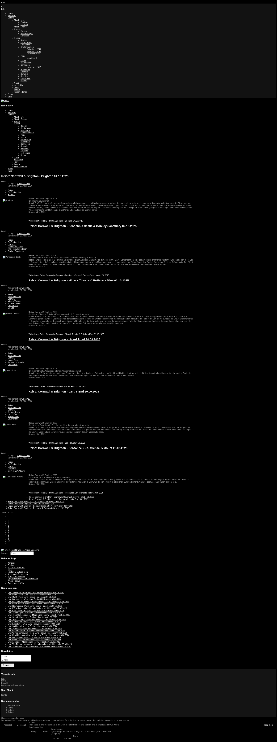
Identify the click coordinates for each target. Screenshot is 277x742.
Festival (11, 565)
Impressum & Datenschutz (12, 685)
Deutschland (26, 42)
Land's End (12, 414)
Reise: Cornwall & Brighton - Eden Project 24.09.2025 (31, 504)
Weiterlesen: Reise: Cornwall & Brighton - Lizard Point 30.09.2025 (57, 386)
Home (10, 13)
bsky (3, 2)
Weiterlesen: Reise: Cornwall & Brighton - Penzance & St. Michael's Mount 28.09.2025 (66, 493)
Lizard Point (13, 360)
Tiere (16, 87)
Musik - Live (19, 20)
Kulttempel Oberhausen (18, 574)
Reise (10, 190)
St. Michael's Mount (16, 471)
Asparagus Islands (16, 362)
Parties (24, 31)
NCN (10, 570)
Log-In (4, 695)
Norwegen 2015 (34, 67)
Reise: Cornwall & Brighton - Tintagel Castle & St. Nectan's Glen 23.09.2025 (41, 506)
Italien (23, 60)
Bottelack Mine (14, 303)
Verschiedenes (20, 92)
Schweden (25, 69)
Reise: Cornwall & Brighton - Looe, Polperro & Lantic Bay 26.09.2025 (58, 499)
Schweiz (24, 72)
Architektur (18, 85)
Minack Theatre (14, 301)
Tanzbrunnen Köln (16, 583)
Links (3, 681)
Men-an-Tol (13, 306)
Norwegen (25, 65)
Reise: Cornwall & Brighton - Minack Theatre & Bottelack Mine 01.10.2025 (79, 280)
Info (2, 678)
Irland (23, 56)
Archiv (10, 94)
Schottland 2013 (34, 51)
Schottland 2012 (34, 49)
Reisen (17, 38)
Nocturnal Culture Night (18, 572)
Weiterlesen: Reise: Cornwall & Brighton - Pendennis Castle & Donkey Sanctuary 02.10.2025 (69, 275)
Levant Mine (13, 419)
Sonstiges (25, 36)
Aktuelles (12, 15)
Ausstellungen (27, 33)
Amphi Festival (14, 581)
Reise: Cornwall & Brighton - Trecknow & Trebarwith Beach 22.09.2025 (38, 508)
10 (9, 541)
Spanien (24, 76)
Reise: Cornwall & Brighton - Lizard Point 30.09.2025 (64, 339)
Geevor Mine (13, 416)
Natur (16, 83)
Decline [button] (45, 732)
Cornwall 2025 (33, 54)
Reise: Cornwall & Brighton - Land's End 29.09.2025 (64, 391)
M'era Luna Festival (16, 576)
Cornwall (12, 244)
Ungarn (24, 81)
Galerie (11, 18)
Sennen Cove (14, 412)
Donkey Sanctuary (16, 251)
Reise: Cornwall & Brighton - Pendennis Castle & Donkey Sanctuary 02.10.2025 (83, 226)
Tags (10, 96)
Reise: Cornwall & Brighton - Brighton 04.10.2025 (34, 176)
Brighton (11, 194)
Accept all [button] (8, 725)
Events (17, 29)
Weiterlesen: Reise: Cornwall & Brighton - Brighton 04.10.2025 (56, 221)
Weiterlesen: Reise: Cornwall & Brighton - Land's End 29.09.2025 (57, 443)
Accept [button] (34, 732)
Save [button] (75, 736)
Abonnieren (8, 665)
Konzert (11, 563)
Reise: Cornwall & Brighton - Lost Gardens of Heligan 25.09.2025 (36, 501)
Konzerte (24, 24)
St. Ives (11, 308)
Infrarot (17, 90)
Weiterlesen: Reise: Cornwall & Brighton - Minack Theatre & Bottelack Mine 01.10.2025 (66, 334)
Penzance (12, 469)
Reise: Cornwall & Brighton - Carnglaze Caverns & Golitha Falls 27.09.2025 (61, 497)
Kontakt (4, 683)
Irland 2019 (32, 58)
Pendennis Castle (15, 247)
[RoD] (20, 550)
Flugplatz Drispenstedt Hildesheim (23, 579)
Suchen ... (5, 553)
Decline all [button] (21, 725)
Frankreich (25, 45)
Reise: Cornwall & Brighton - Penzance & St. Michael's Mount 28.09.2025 (78, 448)
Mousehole (12, 364)
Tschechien (25, 78)
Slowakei (25, 74)
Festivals (24, 22)
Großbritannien (27, 47)
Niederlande (26, 63)
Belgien (24, 40)
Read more (268, 725)
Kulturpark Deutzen (16, 567)
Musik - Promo (20, 27)
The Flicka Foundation (17, 249)
